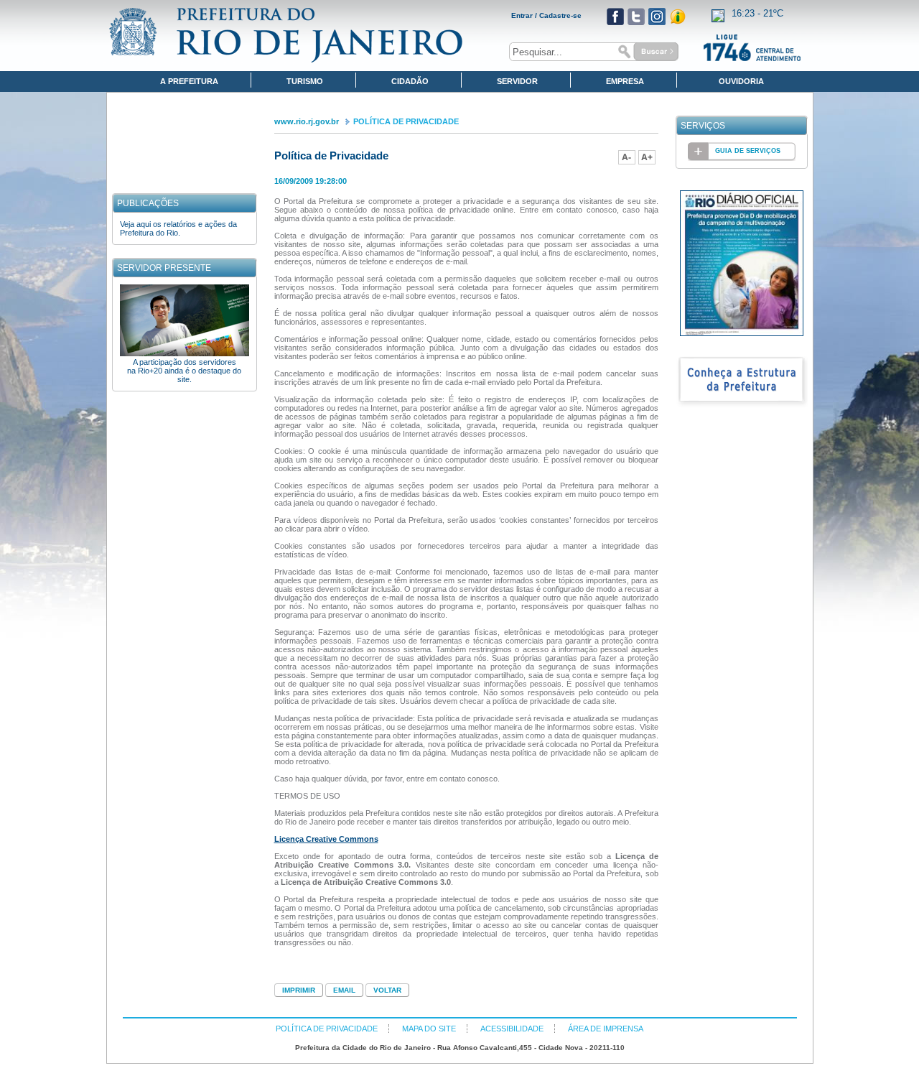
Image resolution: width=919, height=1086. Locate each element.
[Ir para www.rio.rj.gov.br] (286, 35)
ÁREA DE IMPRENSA (605, 1028)
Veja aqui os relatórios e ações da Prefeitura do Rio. (178, 228)
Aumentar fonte (647, 157)
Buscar (646, 51)
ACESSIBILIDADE (512, 1028)
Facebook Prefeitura (615, 16)
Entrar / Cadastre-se (546, 15)
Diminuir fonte (626, 157)
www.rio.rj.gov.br (306, 121)
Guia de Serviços (747, 150)
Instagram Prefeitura (657, 16)
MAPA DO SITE (429, 1028)
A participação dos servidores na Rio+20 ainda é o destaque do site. (184, 371)
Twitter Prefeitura (636, 16)
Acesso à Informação (677, 16)
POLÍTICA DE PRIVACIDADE (406, 121)
